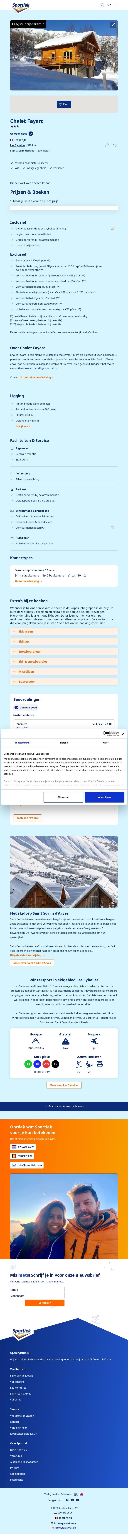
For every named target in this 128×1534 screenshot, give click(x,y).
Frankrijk (20, 140)
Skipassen (26, 631)
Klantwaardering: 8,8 (65, 1527)
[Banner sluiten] (123, 734)
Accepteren (104, 797)
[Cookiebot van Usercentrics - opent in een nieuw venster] (105, 733)
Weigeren (63, 797)
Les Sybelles (17, 145)
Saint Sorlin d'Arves (22, 150)
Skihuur (24, 641)
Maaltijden (26, 671)
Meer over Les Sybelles (64, 1085)
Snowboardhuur (30, 651)
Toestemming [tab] (22, 742)
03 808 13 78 (25, 1156)
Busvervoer (27, 681)
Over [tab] (105, 742)
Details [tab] (64, 742)
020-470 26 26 (26, 1147)
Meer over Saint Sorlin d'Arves (32, 963)
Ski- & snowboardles (33, 661)
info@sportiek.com (30, 1165)
